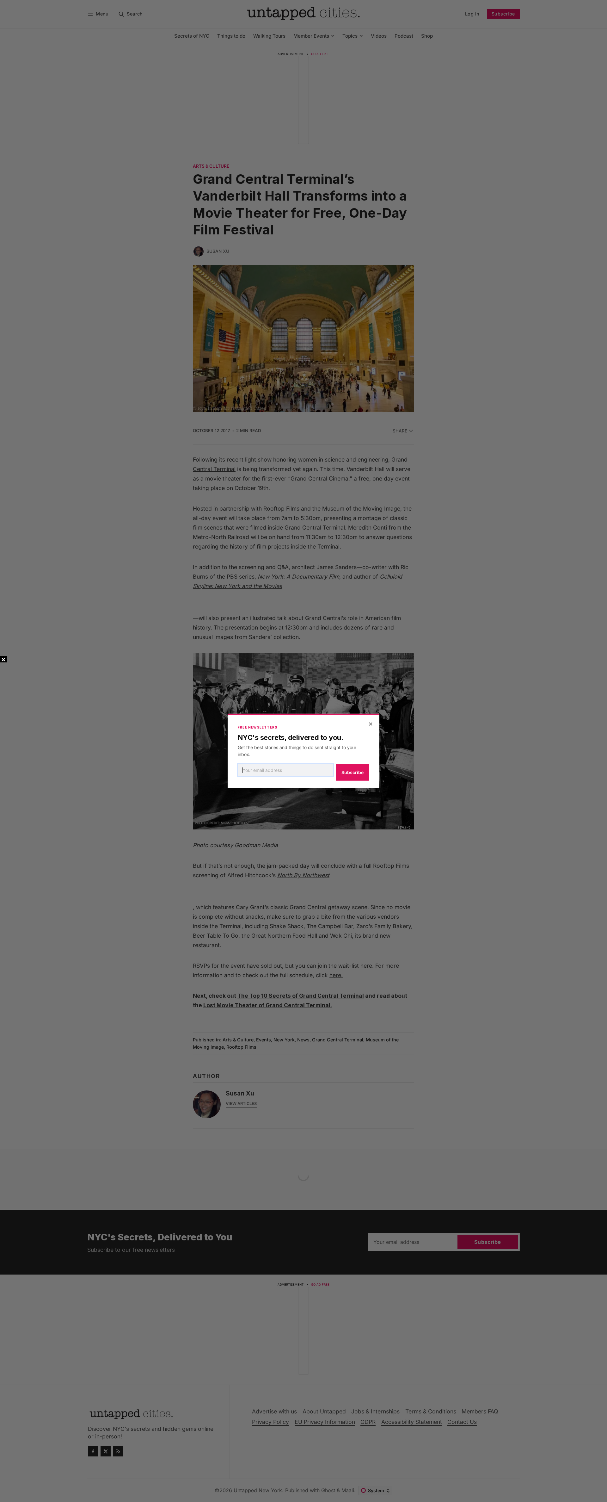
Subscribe (352, 772)
